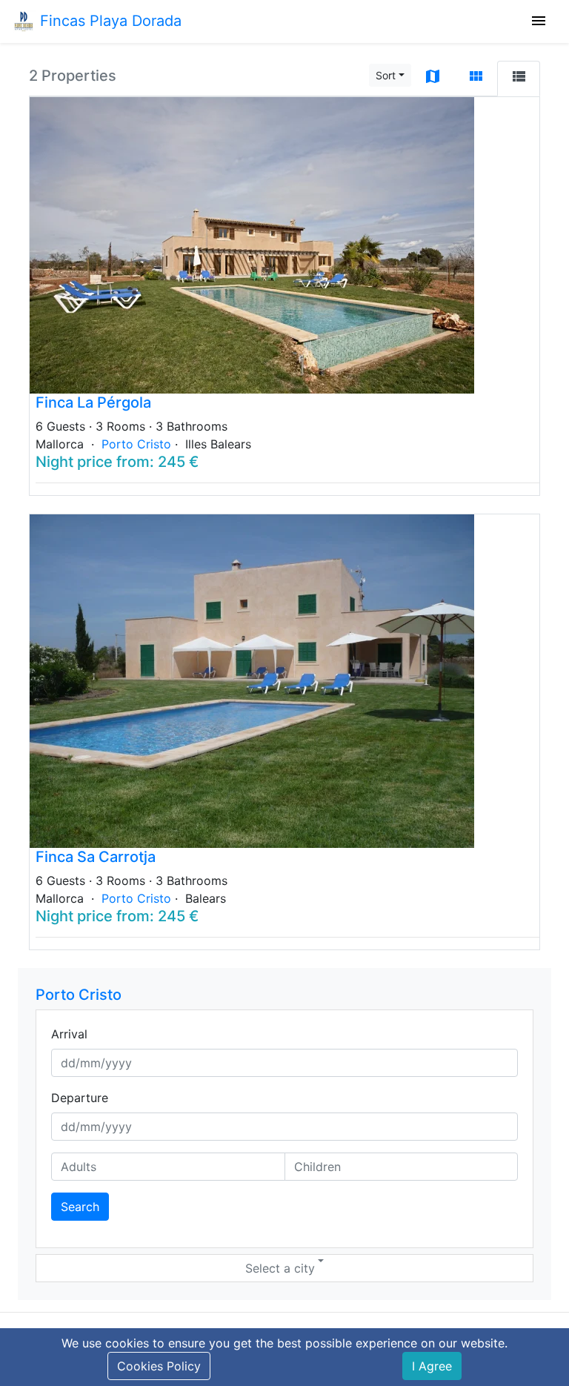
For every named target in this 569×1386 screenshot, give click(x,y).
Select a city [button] (280, 1268)
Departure (79, 1097)
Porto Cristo (138, 444)
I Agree (432, 1366)
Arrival (69, 1034)
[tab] (432, 78)
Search (80, 1206)
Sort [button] (386, 75)
